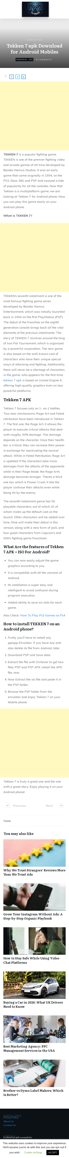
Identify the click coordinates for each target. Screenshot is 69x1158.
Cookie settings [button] (33, 1152)
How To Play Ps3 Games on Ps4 (42, 615)
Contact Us (10, 1125)
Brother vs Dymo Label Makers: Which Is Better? (34, 1080)
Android (21, 59)
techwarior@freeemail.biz (17, 1137)
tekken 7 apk (12, 380)
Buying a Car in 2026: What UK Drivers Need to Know (34, 991)
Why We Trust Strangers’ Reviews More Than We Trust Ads (34, 859)
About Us (9, 1121)
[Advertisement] (34, 115)
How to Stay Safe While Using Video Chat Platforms (34, 947)
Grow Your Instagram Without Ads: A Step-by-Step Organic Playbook (34, 903)
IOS (31, 59)
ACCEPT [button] (52, 1152)
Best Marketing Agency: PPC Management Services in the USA (34, 1035)
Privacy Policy (11, 1117)
